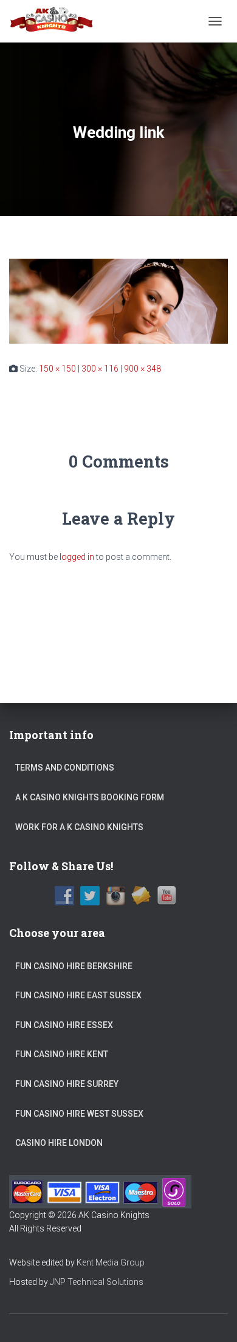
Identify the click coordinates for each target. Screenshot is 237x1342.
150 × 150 (57, 368)
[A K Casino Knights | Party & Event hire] (56, 21)
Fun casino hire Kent (61, 1054)
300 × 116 (99, 368)
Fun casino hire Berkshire (73, 966)
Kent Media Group (111, 1262)
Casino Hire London (59, 1143)
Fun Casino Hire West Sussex (79, 1114)
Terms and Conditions (64, 767)
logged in (77, 557)
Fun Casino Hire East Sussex (78, 995)
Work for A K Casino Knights (79, 827)
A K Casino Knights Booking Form (89, 797)
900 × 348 (142, 368)
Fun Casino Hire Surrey (66, 1084)
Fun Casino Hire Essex (64, 1025)
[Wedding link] (118, 300)
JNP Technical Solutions (96, 1282)
